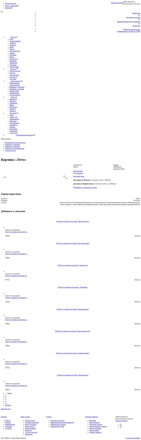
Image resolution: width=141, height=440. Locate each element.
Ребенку (13, 111)
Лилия (12, 53)
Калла (12, 49)
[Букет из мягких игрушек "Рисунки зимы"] (73, 243)
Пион (12, 57)
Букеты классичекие (14, 74)
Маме (12, 105)
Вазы (12, 115)
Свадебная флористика (24, 135)
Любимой (13, 103)
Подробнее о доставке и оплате (85, 187)
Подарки (13, 113)
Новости (28, 430)
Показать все (6, 409)
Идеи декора (25, 417)
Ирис (12, 47)
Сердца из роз (15, 95)
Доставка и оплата (133, 17)
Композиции (16, 81)
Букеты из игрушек (13, 78)
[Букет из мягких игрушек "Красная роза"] (72, 309)
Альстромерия (15, 41)
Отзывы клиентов (32, 422)
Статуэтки (14, 133)
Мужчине (13, 107)
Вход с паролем (11, 6)
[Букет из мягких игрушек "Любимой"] (73, 287)
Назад (9, 393)
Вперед (8, 405)
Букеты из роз (15, 71)
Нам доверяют (30, 428)
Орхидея (13, 55)
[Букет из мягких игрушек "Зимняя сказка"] (73, 353)
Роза (11, 39)
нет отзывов (77, 171)
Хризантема (14, 67)
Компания (136, 13)
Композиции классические (15, 84)
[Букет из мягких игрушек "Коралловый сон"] (72, 331)
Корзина (93, 420)
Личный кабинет (91, 417)
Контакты (136, 26)
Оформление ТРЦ (57, 426)
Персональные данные (98, 426)
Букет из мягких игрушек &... (16, 232)
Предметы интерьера (13, 130)
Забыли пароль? (96, 432)
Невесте (13, 109)
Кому (13, 97)
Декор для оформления (14, 118)
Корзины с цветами (17, 87)
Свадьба (8, 428)
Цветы (13, 37)
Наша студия (30, 420)
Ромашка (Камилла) (13, 62)
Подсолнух (14, 59)
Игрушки (13, 121)
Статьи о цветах (31, 432)
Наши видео (29, 426)
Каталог (4, 417)
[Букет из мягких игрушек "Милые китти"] (72, 221)
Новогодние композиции (14, 92)
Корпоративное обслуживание (128, 22)
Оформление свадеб (58, 424)
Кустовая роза (15, 51)
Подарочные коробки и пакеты (14, 125)
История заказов (96, 424)
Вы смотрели (10, 4)
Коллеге (13, 101)
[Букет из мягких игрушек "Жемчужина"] (73, 375)
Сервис (49, 417)
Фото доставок (30, 424)
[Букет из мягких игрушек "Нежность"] (73, 265)
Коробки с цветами (17, 89)
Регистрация (94, 430)
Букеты (13, 69)
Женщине (13, 99)
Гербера (13, 43)
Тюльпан (13, 65)
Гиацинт (13, 45)
